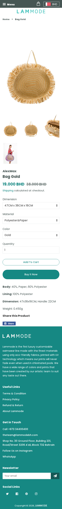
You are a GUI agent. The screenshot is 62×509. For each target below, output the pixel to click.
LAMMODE (41, 505)
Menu (11, 4)
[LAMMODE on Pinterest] (26, 494)
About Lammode (13, 411)
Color (6, 229)
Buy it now (31, 274)
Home (6, 19)
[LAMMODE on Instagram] (36, 494)
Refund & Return (13, 405)
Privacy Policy (11, 399)
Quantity (8, 244)
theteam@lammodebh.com (20, 435)
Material (8, 214)
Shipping (8, 190)
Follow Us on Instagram (17, 450)
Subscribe (55, 476)
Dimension (10, 199)
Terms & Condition (14, 393)
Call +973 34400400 (15, 429)
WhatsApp (9, 456)
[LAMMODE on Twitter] (7, 494)
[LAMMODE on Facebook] (17, 494)
